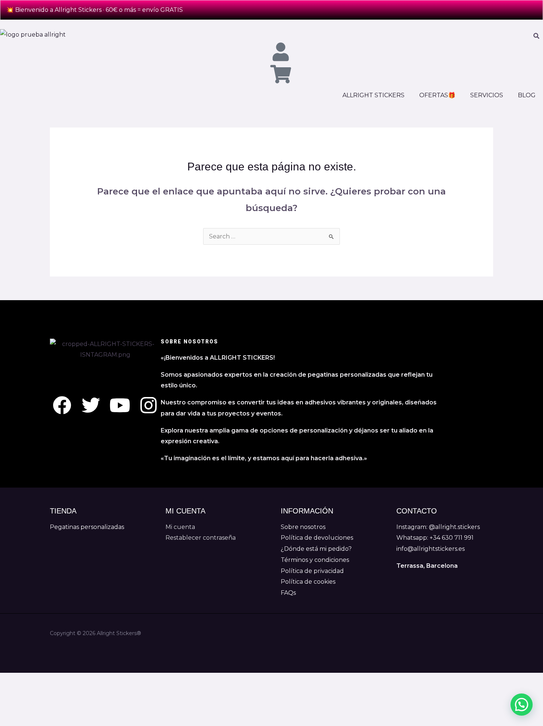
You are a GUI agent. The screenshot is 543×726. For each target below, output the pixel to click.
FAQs (288, 592)
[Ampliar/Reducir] (12, 680)
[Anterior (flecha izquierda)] (12, 693)
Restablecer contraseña (200, 537)
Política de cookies (308, 581)
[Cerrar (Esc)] (87, 680)
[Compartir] (62, 680)
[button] (521, 704)
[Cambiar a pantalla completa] (37, 680)
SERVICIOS (486, 95)
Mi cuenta (180, 526)
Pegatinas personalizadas (87, 526)
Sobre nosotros (303, 526)
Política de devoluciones (317, 537)
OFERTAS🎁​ (437, 95)
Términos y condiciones (315, 559)
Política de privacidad (312, 570)
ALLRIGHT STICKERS (373, 95)
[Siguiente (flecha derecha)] (37, 693)
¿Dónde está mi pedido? (316, 548)
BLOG (527, 95)
